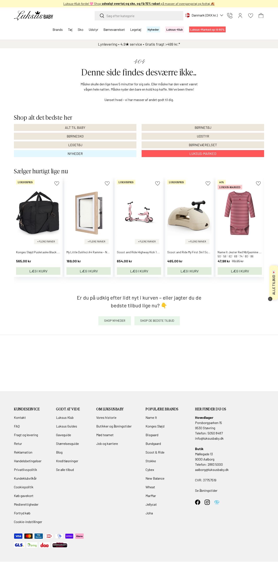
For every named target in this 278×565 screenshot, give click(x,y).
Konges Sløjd (155, 426)
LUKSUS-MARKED (202, 153)
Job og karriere (107, 443)
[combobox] (139, 15)
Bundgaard (153, 443)
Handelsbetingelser (27, 461)
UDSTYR (203, 136)
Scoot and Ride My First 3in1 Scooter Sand (195, 252)
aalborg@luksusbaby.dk (212, 469)
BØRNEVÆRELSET (203, 145)
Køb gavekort (23, 496)
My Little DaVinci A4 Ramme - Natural (90, 252)
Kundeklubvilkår (25, 478)
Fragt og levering (26, 435)
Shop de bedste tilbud (157, 320)
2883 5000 (215, 464)
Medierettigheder (26, 504)
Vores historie (106, 417)
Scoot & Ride (155, 452)
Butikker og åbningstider (114, 426)
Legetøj (135, 29)
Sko (80, 29)
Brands (58, 29)
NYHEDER (75, 153)
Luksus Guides (66, 426)
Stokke (151, 461)
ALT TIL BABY (75, 127)
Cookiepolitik (23, 487)
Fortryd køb (22, 513)
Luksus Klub (65, 417)
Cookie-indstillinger (28, 522)
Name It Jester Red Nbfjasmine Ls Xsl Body (246, 252)
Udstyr (93, 29)
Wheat (150, 487)
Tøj (70, 29)
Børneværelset (114, 29)
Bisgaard (152, 435)
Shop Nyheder (114, 320)
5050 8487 (215, 433)
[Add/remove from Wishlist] (57, 183)
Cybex (150, 469)
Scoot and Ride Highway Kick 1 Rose (140, 252)
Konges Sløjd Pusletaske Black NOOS (40, 252)
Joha (149, 513)
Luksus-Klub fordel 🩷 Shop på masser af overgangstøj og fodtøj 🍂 (139, 3)
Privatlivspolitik (25, 469)
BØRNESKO (75, 136)
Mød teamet (105, 435)
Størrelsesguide (67, 443)
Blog (59, 452)
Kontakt (20, 417)
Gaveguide (63, 435)
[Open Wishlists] (250, 15)
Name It (151, 417)
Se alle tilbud (65, 469)
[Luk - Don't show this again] (270, 299)
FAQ (17, 426)
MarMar (151, 496)
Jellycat (151, 504)
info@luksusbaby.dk (209, 438)
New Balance (155, 478)
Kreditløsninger (67, 461)
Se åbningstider (206, 490)
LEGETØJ (75, 145)
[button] (261, 16)
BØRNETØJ (203, 127)
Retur (18, 443)
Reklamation (23, 452)
